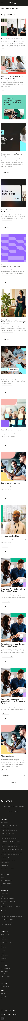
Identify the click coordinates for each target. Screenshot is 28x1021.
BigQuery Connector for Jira (9, 825)
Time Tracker (5, 862)
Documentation (5, 971)
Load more (14, 782)
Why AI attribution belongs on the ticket (12, 211)
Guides (3, 950)
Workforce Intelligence (7, 868)
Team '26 (3, 999)
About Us (3, 993)
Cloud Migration (5, 976)
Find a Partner (5, 986)
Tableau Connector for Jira (8, 860)
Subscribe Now (13, 812)
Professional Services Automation (10, 906)
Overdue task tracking (10, 536)
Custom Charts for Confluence (9, 830)
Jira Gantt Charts (6, 924)
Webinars (3, 961)
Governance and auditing (8, 901)
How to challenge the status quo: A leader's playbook (12, 102)
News (2, 953)
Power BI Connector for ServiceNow (11, 852)
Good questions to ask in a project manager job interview (12, 40)
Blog (2, 937)
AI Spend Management (7, 898)
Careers (3, 996)
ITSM (2, 904)
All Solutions (4, 893)
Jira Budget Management (8, 922)
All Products (4, 822)
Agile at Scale (5, 896)
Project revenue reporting (11, 430)
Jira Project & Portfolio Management (11, 916)
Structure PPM (5, 857)
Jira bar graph (6, 377)
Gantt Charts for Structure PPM (10, 838)
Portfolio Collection (6, 880)
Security (15, 1014)
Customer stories (6, 942)
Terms (3, 1014)
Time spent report (8, 756)
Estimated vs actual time (10, 483)
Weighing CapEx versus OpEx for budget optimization (12, 77)
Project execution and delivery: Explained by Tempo (13, 645)
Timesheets (4, 865)
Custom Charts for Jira (7, 833)
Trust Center (4, 973)
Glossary (3, 947)
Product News (5, 955)
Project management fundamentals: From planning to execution (13, 322)
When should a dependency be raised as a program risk (13, 266)
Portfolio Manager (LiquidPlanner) (10, 844)
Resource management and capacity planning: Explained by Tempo (13, 701)
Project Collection (6, 885)
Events (3, 945)
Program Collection (6, 883)
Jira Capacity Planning (7, 919)
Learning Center (5, 968)
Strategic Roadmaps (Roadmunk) (10, 854)
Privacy (9, 1014)
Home (2, 8)
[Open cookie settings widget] (2, 1018)
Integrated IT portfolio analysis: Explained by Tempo (13, 590)
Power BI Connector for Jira (9, 846)
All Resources (10, 8)
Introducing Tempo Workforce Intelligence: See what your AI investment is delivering (12, 156)
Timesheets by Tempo (7, 914)
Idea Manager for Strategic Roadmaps (11, 841)
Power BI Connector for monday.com (11, 849)
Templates (4, 958)
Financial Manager (6, 836)
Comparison (4, 939)
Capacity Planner (6, 828)
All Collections (5, 877)
